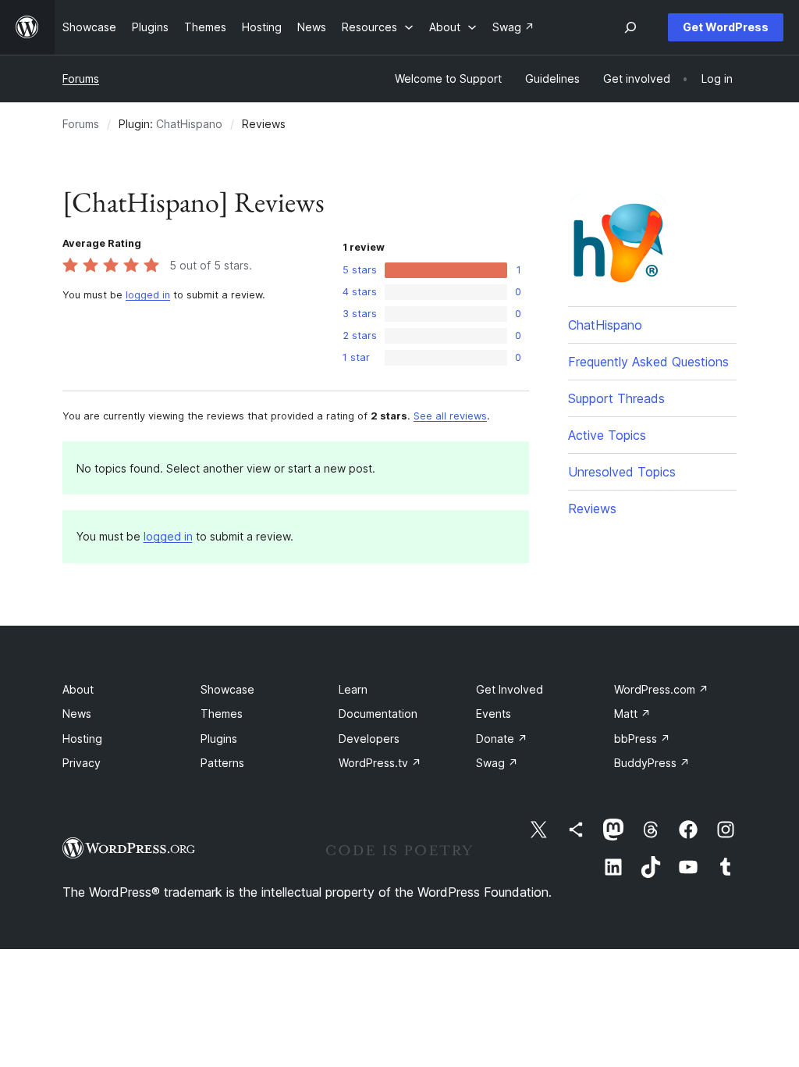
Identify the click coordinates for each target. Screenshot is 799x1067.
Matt (632, 713)
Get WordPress (726, 27)
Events (493, 713)
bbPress (642, 738)
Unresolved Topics (622, 472)
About (78, 689)
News (76, 713)
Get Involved (509, 689)
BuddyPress (652, 762)
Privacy (81, 762)
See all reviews (450, 416)
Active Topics (607, 435)
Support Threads (616, 398)
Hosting (82, 738)
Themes (222, 713)
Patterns (222, 762)
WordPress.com (661, 689)
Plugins (219, 738)
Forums (80, 78)
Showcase (227, 689)
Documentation (378, 713)
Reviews (592, 508)
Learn (353, 689)
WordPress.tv (380, 762)
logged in (148, 295)
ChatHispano (189, 123)
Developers (369, 738)
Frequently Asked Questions (648, 361)
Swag (497, 762)
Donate (501, 738)
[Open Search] (630, 27)
